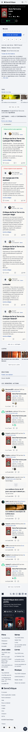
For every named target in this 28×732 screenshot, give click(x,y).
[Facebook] (14, 594)
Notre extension (6, 697)
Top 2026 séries (19, 637)
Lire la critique (7, 160)
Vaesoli (7, 523)
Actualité (3, 646)
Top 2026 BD (5, 673)
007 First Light (5, 656)
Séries (17, 635)
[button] (26, 2)
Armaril (7, 433)
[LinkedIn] (23, 594)
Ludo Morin (8, 411)
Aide (2, 700)
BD (2, 670)
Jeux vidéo (5, 650)
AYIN (6, 545)
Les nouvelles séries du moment (20, 645)
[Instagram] (17, 594)
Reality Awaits (18, 680)
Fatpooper (15, 279)
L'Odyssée (4, 643)
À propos (4, 692)
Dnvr (13, 241)
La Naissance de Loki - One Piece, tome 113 (6, 679)
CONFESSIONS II (20, 676)
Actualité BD (5, 683)
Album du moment (20, 683)
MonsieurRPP (9, 389)
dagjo (13, 206)
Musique (18, 670)
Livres (9, 6)
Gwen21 (14, 311)
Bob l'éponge (15, 172)
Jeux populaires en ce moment (6, 666)
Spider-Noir (18, 640)
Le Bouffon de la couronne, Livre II (20, 660)
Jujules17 (8, 564)
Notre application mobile (8, 695)
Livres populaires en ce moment (20, 665)
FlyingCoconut (9, 477)
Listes (3, 348)
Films (3, 635)
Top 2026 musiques (20, 673)
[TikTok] (20, 594)
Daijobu (7, 455)
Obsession (4, 641)
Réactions (5, 372)
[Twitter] (11, 594)
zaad (6, 501)
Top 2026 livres (19, 653)
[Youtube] (26, 594)
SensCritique (4, 6)
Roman (13, 6)
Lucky (16, 642)
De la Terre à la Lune (21, 6)
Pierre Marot (15, 133)
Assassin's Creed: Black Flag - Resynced (6, 660)
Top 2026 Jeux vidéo (5, 653)
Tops (3, 89)
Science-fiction (16, 48)
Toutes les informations (8, 53)
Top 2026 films (5, 638)
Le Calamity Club (19, 656)
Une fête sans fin (6, 675)
